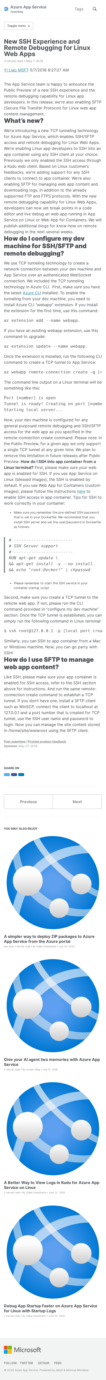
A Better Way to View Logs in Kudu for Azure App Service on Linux (51, 1185)
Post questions (15, 741)
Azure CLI (32, 292)
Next (77, 801)
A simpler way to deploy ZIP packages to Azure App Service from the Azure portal (49, 939)
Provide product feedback (47, 741)
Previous (28, 801)
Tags (78, 8)
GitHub (43, 1363)
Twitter (26, 1363)
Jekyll (59, 1370)
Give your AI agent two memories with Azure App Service (52, 1062)
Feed (58, 1363)
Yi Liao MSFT (16, 69)
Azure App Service (28, 8)
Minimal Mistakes (77, 1370)
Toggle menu (16, 26)
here (81, 491)
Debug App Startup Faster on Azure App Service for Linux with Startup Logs (50, 1308)
